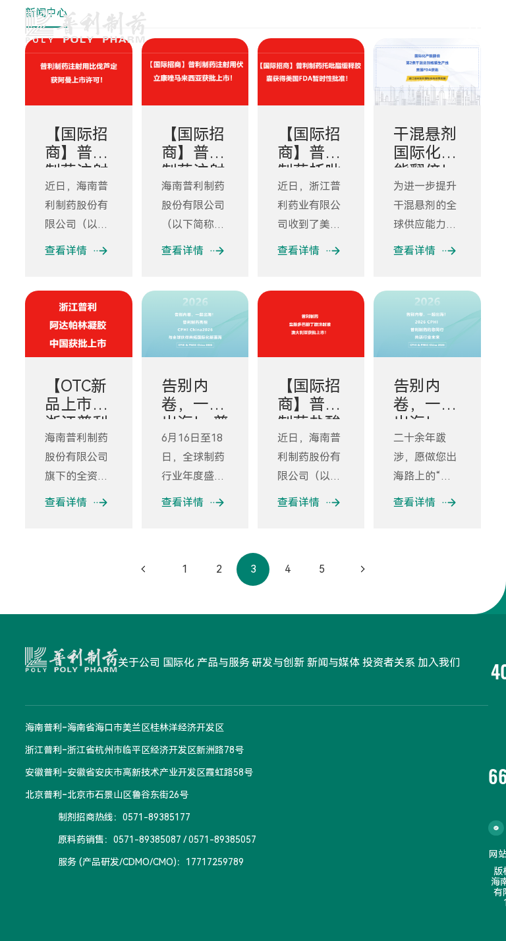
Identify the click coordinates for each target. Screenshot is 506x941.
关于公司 (139, 662)
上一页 (143, 569)
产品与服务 (223, 662)
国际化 (178, 662)
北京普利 (43, 794)
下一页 (362, 569)
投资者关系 (388, 662)
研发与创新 (278, 662)
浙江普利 (43, 750)
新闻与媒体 (333, 662)
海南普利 (43, 727)
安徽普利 (43, 772)
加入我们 (439, 662)
